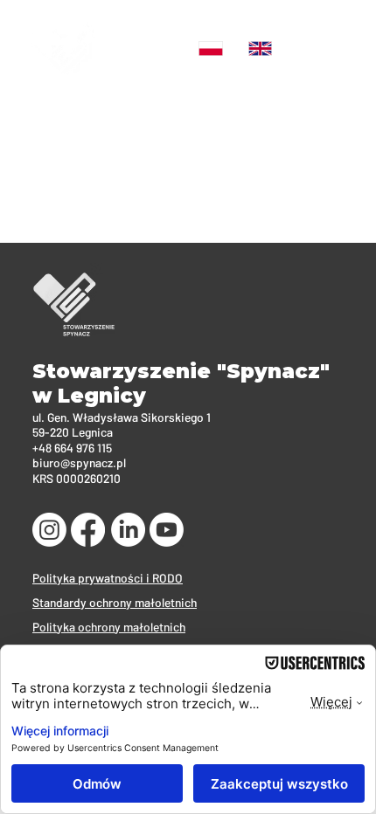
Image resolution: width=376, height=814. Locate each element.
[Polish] (211, 48)
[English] (259, 48)
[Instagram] (49, 530)
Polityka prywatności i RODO (107, 577)
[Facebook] (88, 530)
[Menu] (328, 48)
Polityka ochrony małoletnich (108, 626)
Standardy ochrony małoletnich (114, 602)
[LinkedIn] (128, 530)
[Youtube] (167, 530)
